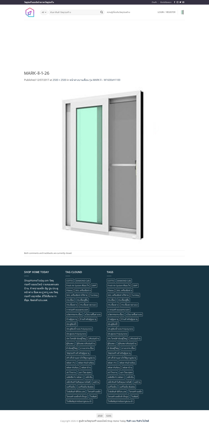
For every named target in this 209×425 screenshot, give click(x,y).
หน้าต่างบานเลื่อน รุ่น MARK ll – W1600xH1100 (95, 80)
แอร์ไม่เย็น (70, 386)
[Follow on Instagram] (177, 2)
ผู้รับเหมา (70, 343)
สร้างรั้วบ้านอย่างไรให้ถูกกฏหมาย (80, 357)
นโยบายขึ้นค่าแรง (93, 314)
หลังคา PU (70, 362)
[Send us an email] (183, 2)
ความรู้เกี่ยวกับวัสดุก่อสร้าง (118, 12)
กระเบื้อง (70, 300)
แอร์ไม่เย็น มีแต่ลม (86, 386)
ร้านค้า (154, 2)
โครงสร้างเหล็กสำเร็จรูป (76, 396)
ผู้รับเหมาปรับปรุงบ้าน (86, 343)
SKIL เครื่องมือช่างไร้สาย (76, 295)
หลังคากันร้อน (72, 367)
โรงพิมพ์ (93, 396)
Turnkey (94, 295)
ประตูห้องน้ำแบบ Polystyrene (79, 328)
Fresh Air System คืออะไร (77, 285)
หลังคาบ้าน (86, 367)
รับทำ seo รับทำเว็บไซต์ (137, 420)
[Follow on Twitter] (180, 2)
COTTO (69, 280)
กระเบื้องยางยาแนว (88, 304)
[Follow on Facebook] (174, 2)
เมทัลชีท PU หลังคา (74, 377)
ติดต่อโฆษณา (165, 2)
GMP (94, 285)
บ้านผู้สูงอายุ (71, 319)
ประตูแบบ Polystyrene (76, 333)
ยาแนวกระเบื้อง (87, 348)
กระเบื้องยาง (71, 304)
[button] (166, 12)
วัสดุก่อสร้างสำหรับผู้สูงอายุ (77, 353)
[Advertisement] (104, 42)
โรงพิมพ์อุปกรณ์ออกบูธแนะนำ (79, 401)
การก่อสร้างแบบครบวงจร (77, 309)
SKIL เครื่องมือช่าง (83, 290)
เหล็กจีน (89, 377)
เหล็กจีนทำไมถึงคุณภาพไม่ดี (78, 382)
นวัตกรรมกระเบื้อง (74, 314)
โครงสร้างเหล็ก (94, 391)
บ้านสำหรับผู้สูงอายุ (88, 319)
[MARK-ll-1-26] (104, 166)
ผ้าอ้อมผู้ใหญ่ (71, 348)
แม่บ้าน (96, 382)
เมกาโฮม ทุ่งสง (85, 372)
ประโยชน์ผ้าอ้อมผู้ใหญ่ (76, 338)
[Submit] (101, 12)
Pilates (69, 290)
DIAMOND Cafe (83, 280)
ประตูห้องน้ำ (71, 324)
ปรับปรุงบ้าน (94, 338)
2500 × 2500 (59, 80)
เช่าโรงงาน (71, 372)
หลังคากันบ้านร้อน (86, 362)
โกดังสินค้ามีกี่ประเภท (75, 391)
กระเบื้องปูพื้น (82, 300)
